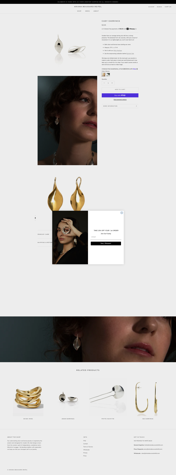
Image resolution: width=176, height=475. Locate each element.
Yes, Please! (106, 243)
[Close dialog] (122, 213)
